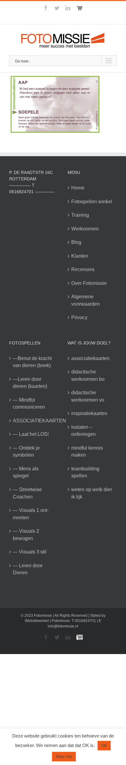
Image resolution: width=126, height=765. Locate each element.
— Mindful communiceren (29, 403)
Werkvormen (85, 228)
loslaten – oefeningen (83, 431)
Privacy (79, 317)
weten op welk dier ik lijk (91, 493)
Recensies (82, 269)
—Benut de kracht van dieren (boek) (32, 362)
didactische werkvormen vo (87, 396)
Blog (76, 242)
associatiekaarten (90, 358)
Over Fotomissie (89, 283)
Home (77, 187)
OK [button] (104, 745)
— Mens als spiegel (26, 472)
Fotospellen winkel (91, 201)
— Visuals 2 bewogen (26, 534)
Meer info (64, 756)
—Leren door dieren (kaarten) (30, 383)
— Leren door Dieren (28, 569)
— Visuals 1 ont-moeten (31, 514)
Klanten (79, 256)
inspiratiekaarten (89, 413)
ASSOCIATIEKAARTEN (34, 420)
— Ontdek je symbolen (26, 451)
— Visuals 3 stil (29, 551)
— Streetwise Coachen (27, 493)
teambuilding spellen (85, 472)
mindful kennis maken (87, 451)
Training (80, 215)
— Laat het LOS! (31, 434)
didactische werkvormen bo (88, 375)
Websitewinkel (37, 621)
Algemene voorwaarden (85, 300)
